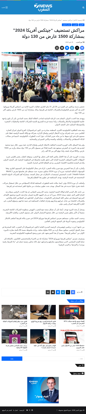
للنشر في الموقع (7, 410)
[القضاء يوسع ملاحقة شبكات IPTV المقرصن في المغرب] (71, 312)
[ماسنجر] (67, 48)
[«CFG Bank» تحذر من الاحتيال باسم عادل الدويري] (71, 336)
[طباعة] (57, 48)
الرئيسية (80, 20)
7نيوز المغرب (79, 42)
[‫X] (77, 48)
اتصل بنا (15, 410)
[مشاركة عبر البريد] (62, 48)
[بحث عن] (83, 8)
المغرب (75, 25)
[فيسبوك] (82, 48)
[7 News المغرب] (43, 7)
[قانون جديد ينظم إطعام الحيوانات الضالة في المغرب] (14, 312)
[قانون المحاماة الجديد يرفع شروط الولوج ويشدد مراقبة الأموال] (43, 312)
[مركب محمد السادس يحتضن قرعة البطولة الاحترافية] (14, 336)
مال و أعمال (66, 25)
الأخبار (75, 20)
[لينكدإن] (72, 48)
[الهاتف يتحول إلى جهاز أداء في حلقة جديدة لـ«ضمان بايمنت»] (43, 336)
